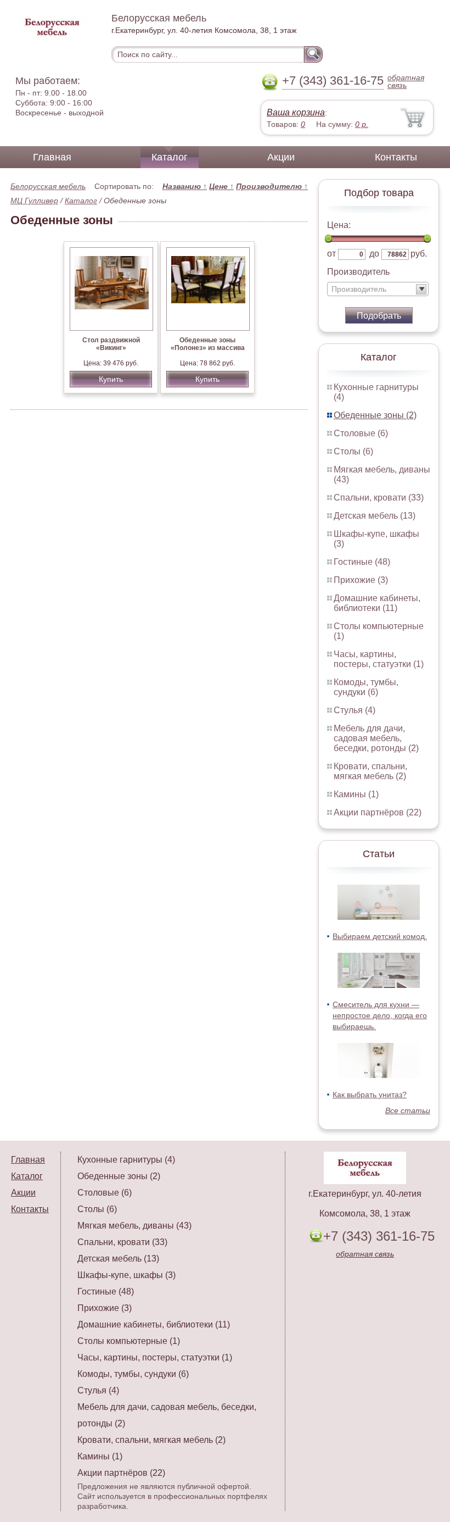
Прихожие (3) (361, 580)
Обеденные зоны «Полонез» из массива (208, 344)
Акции (281, 157)
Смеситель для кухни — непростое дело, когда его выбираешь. (380, 1015)
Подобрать (379, 315)
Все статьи (407, 1110)
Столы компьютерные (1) (128, 1341)
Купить (111, 379)
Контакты (396, 157)
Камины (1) (356, 794)
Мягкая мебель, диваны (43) (134, 1225)
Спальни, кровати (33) (379, 497)
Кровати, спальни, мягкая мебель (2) (370, 771)
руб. (418, 253)
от (331, 253)
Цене (221, 186)
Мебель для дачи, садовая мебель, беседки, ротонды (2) (376, 738)
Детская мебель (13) (374, 515)
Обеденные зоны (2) (375, 415)
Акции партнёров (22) (377, 812)
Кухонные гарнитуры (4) (126, 1159)
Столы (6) (353, 451)
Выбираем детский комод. (380, 936)
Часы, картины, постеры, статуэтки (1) (379, 659)
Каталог (169, 157)
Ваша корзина (296, 112)
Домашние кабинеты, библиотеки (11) (377, 603)
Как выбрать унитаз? (370, 1094)
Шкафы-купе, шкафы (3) (126, 1275)
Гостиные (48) (362, 561)
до (374, 253)
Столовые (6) (361, 433)
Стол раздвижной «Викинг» (111, 344)
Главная (52, 157)
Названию (184, 186)
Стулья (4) (354, 710)
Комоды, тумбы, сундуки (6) (366, 687)
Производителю (272, 186)
